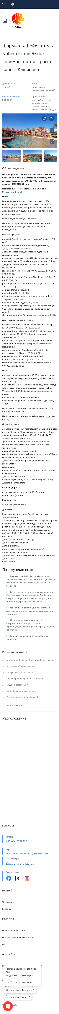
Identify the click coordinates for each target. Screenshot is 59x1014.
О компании (8, 902)
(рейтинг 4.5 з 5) (13, 192)
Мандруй (13, 1005)
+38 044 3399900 (16, 841)
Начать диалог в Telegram (21, 864)
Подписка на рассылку (13, 930)
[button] (52, 141)
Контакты (6, 909)
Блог (4, 944)
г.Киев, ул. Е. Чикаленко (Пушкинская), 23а (27, 853)
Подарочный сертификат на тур (18, 937)
